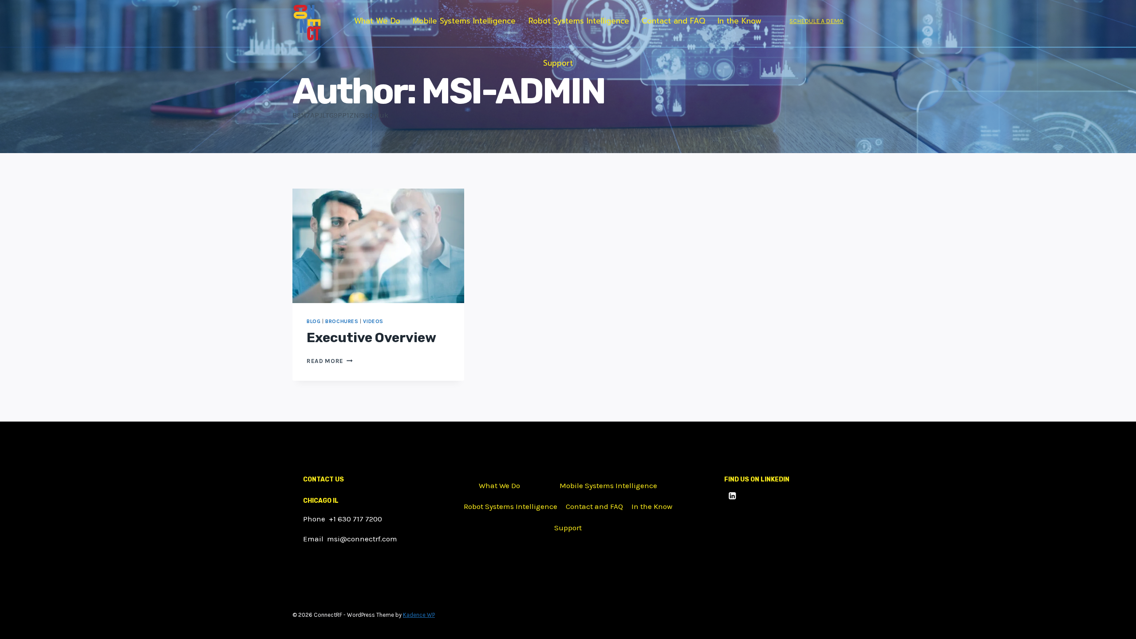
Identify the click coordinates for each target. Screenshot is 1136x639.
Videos (373, 321)
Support (558, 63)
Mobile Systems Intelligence (464, 21)
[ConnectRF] (307, 23)
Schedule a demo (816, 21)
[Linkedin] (732, 495)
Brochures (341, 321)
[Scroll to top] (1116, 623)
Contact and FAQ (673, 21)
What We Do (377, 21)
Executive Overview (371, 338)
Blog (313, 321)
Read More (330, 361)
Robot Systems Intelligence (579, 21)
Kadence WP (419, 614)
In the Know (739, 21)
